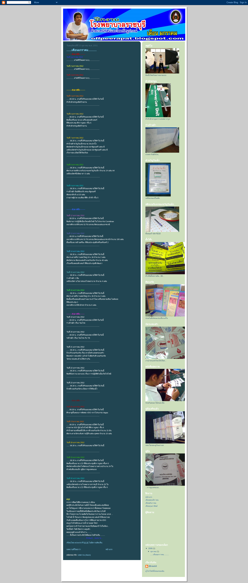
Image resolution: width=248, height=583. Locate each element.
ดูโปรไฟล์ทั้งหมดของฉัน (154, 571)
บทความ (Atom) (84, 555)
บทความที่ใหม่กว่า (73, 549)
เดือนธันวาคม (150, 503)
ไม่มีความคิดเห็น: (96, 543)
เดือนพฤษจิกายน (151, 500)
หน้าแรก (109, 549)
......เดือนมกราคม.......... (81, 50)
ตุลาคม (153, 551)
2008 (150, 548)
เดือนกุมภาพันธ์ (151, 506)
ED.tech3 (153, 566)
